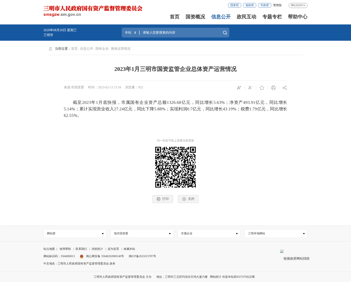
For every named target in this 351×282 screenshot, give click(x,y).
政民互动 (246, 16)
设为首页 (113, 248)
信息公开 (221, 16)
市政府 (264, 5)
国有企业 (101, 48)
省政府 (249, 5)
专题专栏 (272, 16)
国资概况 (195, 16)
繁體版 (277, 5)
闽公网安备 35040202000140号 (104, 256)
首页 (175, 16)
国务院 (234, 5)
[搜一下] (224, 33)
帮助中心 (298, 16)
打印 (165, 199)
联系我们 (81, 248)
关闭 (191, 199)
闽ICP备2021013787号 (142, 256)
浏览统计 (97, 248)
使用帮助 (65, 248)
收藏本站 (129, 248)
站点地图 (49, 248)
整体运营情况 (120, 48)
